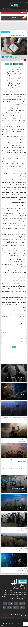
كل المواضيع (20, 2)
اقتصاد (5, 604)
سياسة (16, 604)
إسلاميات (11, 604)
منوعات (9, 608)
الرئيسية (26, 2)
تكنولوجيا (20, 64)
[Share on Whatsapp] (11, 57)
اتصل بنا (13, 2)
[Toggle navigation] (26, 10)
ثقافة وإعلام (22, 32)
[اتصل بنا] (18, 8)
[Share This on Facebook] (3, 57)
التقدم (11, 64)
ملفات (4, 608)
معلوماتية (7, 64)
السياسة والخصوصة (25, 621)
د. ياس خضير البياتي (10, 468)
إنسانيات (23, 608)
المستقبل (16, 64)
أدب (18, 32)
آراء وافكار (22, 604)
